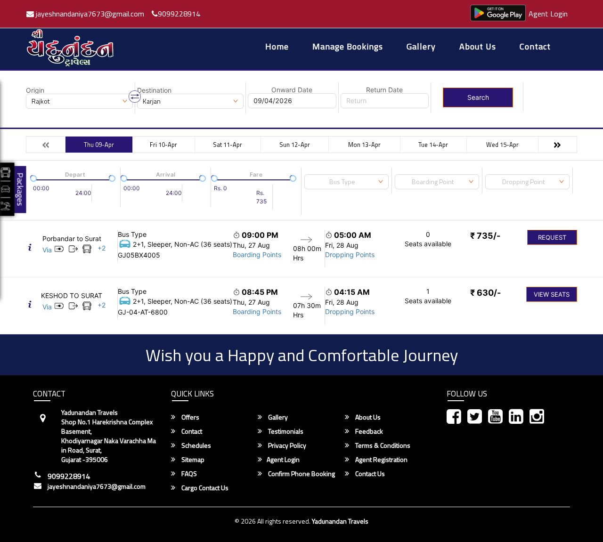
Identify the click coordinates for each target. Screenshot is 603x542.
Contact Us (369, 473)
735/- (485, 236)
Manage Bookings (347, 47)
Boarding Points (257, 255)
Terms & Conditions (382, 445)
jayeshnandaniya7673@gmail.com (89, 13)
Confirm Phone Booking (301, 473)
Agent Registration (380, 459)
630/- (485, 293)
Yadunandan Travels (340, 521)
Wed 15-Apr (502, 144)
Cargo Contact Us (204, 488)
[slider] (32, 177)
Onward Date (291, 90)
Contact (535, 47)
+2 (102, 248)
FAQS (188, 473)
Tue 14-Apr (433, 144)
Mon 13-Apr (364, 144)
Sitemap (192, 459)
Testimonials (285, 431)
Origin (35, 90)
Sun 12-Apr (294, 144)
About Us (477, 47)
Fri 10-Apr (163, 144)
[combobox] (346, 182)
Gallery (421, 47)
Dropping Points (350, 255)
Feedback (368, 431)
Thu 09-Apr (99, 144)
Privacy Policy (286, 445)
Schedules (195, 445)
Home (277, 47)
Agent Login (548, 13)
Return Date (384, 90)
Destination (154, 90)
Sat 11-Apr (227, 144)
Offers (189, 417)
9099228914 (179, 13)
